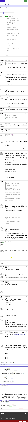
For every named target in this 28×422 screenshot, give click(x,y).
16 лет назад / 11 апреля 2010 (9, 134)
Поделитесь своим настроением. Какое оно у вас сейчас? (7, 372)
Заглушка (6, 196)
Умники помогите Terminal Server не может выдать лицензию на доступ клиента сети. (10, 408)
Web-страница (1, 277)
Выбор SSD (3, 377)
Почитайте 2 (11, 43)
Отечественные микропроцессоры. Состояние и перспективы (8, 370)
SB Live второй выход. (3, 402)
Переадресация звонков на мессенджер (6, 382)
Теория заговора (4, 385)
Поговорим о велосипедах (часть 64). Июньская (6, 378)
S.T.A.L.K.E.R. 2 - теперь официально (5, 369)
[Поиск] (22, 1)
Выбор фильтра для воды (4, 368)
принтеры (10, 7)
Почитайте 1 (8, 43)
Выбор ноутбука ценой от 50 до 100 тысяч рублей (7, 381)
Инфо (26, 60)
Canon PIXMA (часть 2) (4, 4)
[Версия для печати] (24, 13)
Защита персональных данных (13, 419)
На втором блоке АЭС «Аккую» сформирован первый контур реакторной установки (10, 393)
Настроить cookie (8, 419)
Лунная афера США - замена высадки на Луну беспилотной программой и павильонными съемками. (12, 373)
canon (8, 7)
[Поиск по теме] (26, 13)
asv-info (4, 7)
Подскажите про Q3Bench (4, 401)
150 (9, 362)
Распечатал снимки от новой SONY (5, 406)
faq (6, 7)
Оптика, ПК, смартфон (4, 376)
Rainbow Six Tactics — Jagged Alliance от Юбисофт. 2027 (7, 387)
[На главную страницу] (2, 1)
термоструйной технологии (10, 16)
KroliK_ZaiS (11, 84)
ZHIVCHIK (7, 55)
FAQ (12, 418)
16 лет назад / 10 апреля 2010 (9, 60)
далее (13, 362)
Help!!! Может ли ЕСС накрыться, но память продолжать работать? (8, 405)
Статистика (14, 418)
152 (11, 362)
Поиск (10, 418)
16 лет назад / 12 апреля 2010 (9, 241)
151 (10, 362)
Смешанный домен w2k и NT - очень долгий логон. (6, 404)
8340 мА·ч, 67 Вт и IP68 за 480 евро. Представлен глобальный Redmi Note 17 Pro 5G (10, 396)
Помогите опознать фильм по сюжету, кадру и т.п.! (7, 380)
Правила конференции (7, 418)
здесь (6, 6)
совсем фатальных (11, 41)
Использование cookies (3, 419)
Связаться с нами (3, 418)
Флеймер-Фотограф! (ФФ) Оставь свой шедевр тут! (7, 374)
